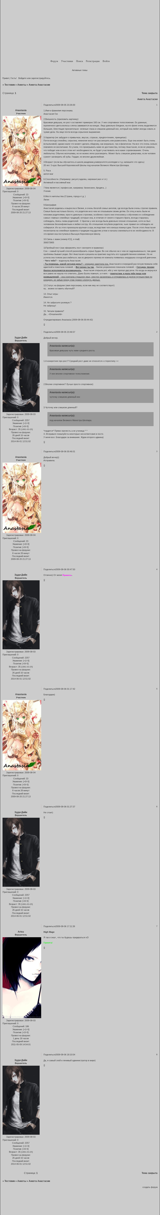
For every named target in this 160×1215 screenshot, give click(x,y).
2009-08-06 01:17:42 (65, 689)
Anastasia (21, 110)
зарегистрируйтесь (40, 78)
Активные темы (79, 70)
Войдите (22, 78)
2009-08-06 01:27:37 (65, 806)
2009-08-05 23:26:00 (65, 105)
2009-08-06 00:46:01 (65, 451)
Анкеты (21, 84)
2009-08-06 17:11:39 (65, 926)
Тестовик (9, 84)
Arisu (21, 931)
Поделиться (49, 105)
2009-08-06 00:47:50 (65, 569)
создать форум (150, 1187)
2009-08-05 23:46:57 (65, 332)
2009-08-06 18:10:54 (65, 1054)
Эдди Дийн (20, 337)
